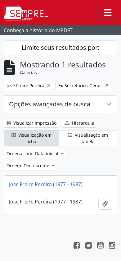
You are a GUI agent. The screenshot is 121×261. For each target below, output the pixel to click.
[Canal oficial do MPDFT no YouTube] (100, 246)
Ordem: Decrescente (29, 166)
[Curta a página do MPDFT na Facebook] (76, 246)
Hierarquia (82, 123)
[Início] (28, 12)
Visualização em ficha (34, 138)
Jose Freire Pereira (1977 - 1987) (46, 184)
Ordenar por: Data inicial (33, 153)
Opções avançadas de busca (49, 104)
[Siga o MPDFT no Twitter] (88, 246)
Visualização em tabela (91, 138)
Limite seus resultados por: (60, 47)
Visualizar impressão (34, 123)
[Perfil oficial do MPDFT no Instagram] (112, 246)
